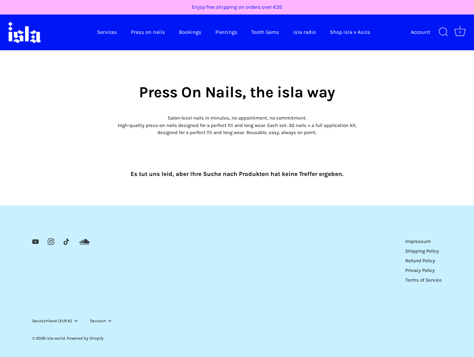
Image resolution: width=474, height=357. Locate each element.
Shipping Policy (422, 251)
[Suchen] (443, 32)
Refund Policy (420, 261)
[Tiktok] (66, 241)
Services (107, 32)
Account (420, 32)
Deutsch (98, 320)
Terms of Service (423, 280)
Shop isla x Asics (350, 32)
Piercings (226, 32)
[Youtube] (35, 241)
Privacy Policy (420, 270)
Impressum (418, 241)
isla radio (304, 32)
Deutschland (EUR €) (52, 320)
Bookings (190, 32)
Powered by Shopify (85, 338)
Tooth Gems (265, 32)
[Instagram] (51, 241)
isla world (55, 338)
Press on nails (148, 32)
